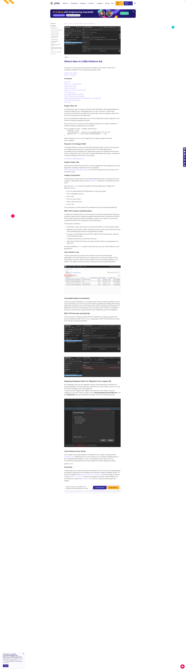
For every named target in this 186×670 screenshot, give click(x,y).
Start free (118, 3)
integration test (69, 457)
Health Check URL (55, 31)
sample (80, 246)
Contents (53, 25)
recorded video (87, 478)
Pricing (107, 3)
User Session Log (54, 39)
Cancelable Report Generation (55, 42)
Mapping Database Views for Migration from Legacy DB (56, 48)
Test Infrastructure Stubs (56, 51)
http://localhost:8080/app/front (74, 159)
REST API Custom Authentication (55, 36)
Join (123, 13)
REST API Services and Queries (55, 45)
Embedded (93, 181)
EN (112, 3)
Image (76, 186)
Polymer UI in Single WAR (56, 29)
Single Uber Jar (54, 27)
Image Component (55, 33)
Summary (53, 53)
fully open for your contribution (91, 474)
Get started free (99, 487)
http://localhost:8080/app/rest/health (76, 170)
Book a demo (113, 487)
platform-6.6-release (70, 73)
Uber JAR (67, 82)
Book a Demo (126, 3)
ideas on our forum (77, 476)
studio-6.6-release (70, 75)
